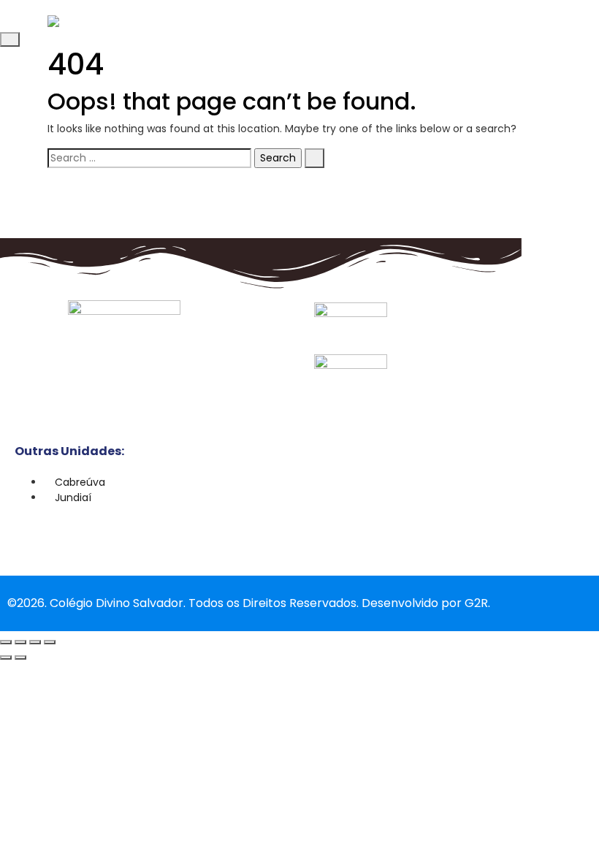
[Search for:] (149, 158)
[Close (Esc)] (50, 642)
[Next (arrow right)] (20, 657)
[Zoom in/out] (6, 642)
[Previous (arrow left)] (6, 657)
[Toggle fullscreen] (20, 642)
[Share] (35, 642)
